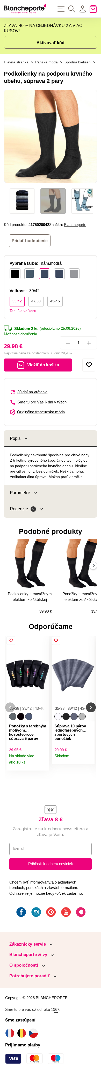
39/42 (17, 301)
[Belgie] (23, 1033)
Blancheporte (75, 225)
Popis (15, 438)
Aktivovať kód (50, 43)
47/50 (36, 301)
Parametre (20, 492)
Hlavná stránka (16, 62)
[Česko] (34, 1033)
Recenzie (22, 508)
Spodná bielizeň (77, 62)
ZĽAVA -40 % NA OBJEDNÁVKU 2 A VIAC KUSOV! (43, 28)
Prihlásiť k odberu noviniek (50, 864)
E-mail (18, 848)
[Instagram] (35, 913)
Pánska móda (46, 62)
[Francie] (11, 1033)
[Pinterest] (50, 913)
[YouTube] (65, 913)
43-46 (55, 301)
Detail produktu (43, 764)
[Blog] (80, 913)
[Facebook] (20, 913)
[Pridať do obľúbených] (88, 365)
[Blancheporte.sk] (25, 9)
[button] (10, 707)
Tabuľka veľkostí (23, 311)
